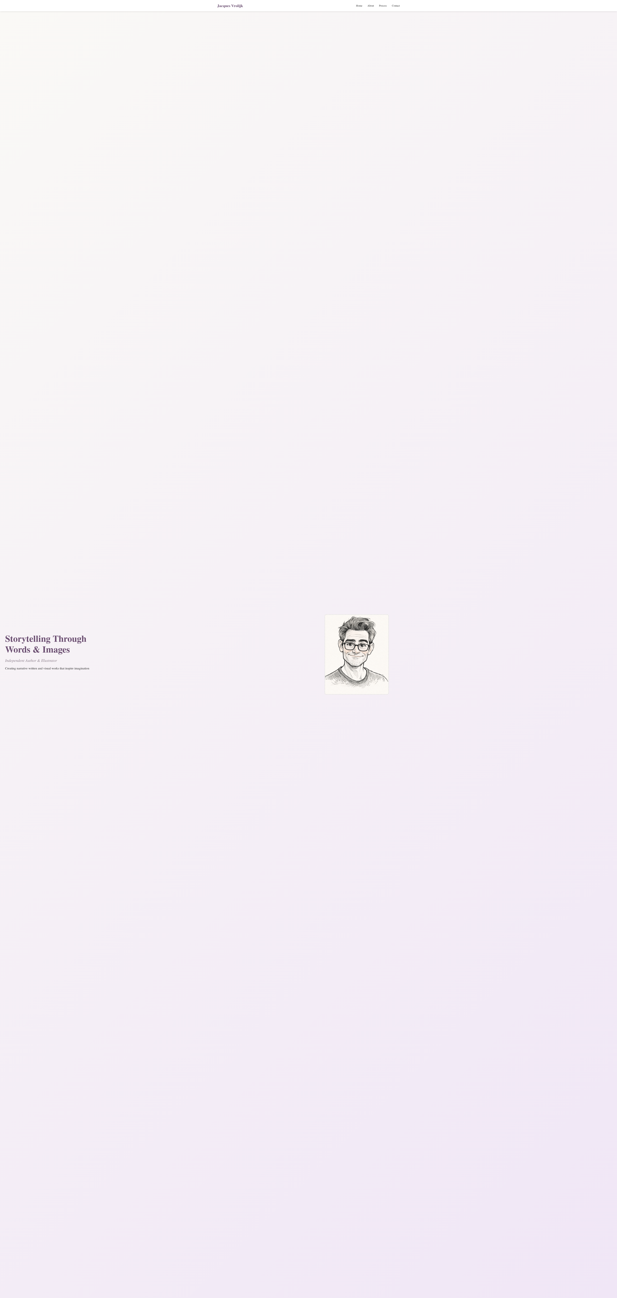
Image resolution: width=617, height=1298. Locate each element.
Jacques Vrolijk (230, 5)
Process (383, 5)
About (370, 5)
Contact (396, 5)
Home (359, 5)
